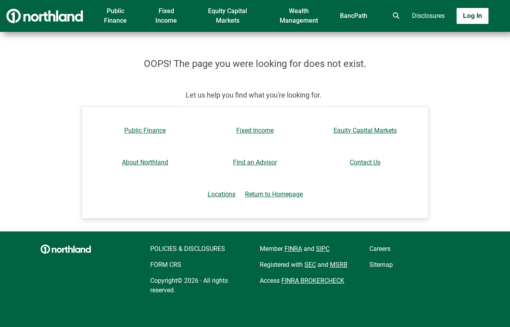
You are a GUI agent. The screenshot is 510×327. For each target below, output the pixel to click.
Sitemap (381, 264)
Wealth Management (299, 15)
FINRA (293, 249)
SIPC (323, 249)
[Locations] (372, 16)
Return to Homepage (274, 194)
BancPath (353, 16)
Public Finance (115, 15)
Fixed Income (166, 15)
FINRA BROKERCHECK (312, 280)
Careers (379, 249)
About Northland (145, 162)
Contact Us (365, 162)
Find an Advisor (255, 162)
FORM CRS (165, 264)
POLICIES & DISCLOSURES (187, 249)
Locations (221, 194)
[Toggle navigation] (447, 38)
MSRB (338, 264)
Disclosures (428, 16)
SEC (310, 264)
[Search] (394, 16)
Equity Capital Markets (227, 15)
